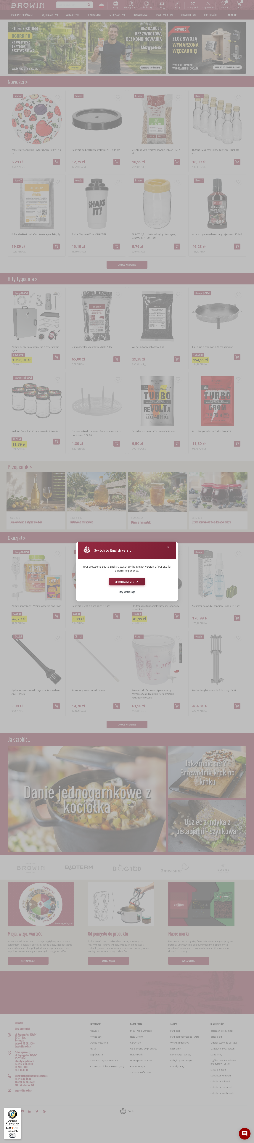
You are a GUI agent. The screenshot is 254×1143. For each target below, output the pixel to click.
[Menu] (19, 1110)
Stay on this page (127, 591)
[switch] (12, 1135)
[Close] (168, 547)
